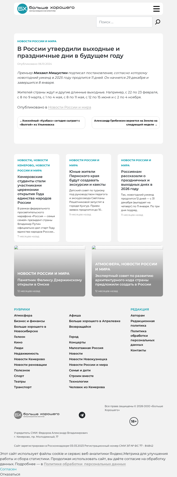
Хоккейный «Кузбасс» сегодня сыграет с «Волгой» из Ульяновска (50, 122)
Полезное (22, 370)
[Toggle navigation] (156, 9)
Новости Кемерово (29, 359)
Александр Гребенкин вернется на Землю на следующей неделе (125, 122)
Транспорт (23, 387)
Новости (24, 160)
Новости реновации (30, 365)
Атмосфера (23, 315)
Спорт (19, 376)
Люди (18, 348)
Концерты (77, 342)
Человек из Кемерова (87, 387)
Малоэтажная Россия (86, 348)
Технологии (78, 381)
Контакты (138, 350)
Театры (20, 381)
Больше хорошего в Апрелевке (94, 321)
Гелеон (19, 337)
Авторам (138, 315)
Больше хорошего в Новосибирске (30, 329)
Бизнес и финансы (29, 321)
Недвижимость (26, 353)
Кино (18, 342)
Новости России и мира (37, 41)
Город (74, 337)
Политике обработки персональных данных (85, 464)
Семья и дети (80, 370)
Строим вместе (81, 376)
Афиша (75, 315)
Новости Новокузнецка (88, 359)
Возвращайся (80, 327)
